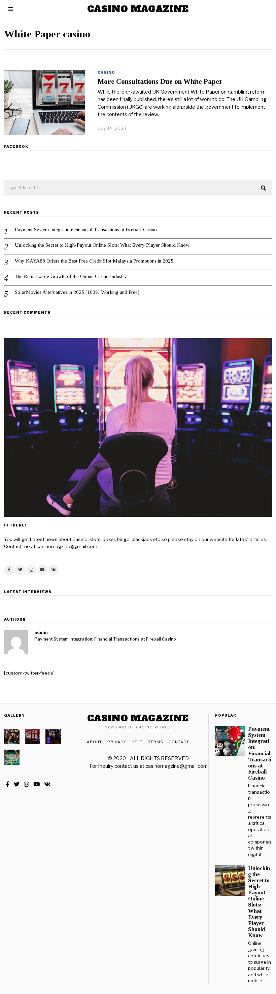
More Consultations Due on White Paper (160, 81)
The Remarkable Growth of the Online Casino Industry (71, 276)
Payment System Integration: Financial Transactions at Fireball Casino (86, 229)
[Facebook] (9, 570)
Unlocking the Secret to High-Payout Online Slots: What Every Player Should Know (102, 245)
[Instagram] (31, 570)
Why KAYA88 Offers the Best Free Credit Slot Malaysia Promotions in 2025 (94, 261)
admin (41, 632)
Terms (155, 742)
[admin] (16, 642)
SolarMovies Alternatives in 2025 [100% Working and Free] (77, 292)
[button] (264, 188)
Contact (179, 742)
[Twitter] (20, 570)
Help (137, 742)
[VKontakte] (53, 570)
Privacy (116, 742)
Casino (106, 72)
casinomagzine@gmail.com (176, 766)
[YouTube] (42, 570)
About (94, 742)
